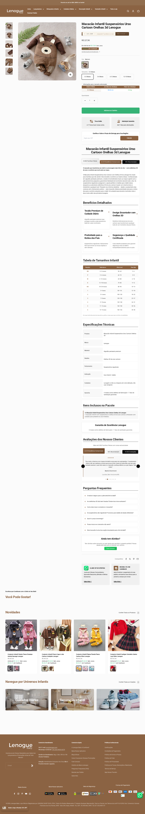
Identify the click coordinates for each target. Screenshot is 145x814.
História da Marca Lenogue (80, 763)
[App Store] (62, 791)
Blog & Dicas (75, 753)
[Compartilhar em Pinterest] (134, 557)
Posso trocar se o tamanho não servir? (99, 522)
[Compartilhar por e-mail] (138, 557)
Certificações (109, 745)
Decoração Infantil (84, 9)
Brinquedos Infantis (53, 9)
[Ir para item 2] (9, 35)
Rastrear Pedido (32, 13)
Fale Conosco (110, 546)
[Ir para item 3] (9, 44)
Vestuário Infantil (100, 9)
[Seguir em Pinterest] (22, 792)
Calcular (129, 138)
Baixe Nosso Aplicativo (79, 749)
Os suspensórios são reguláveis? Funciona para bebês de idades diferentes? (110, 511)
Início (29, 9)
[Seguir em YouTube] (26, 792)
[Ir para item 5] (9, 62)
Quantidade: (85, 95)
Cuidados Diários (69, 9)
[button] (100, 34)
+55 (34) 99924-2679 (58, 748)
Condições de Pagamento (113, 749)
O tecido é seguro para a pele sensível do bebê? (101, 494)
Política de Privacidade (112, 760)
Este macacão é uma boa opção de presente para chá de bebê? (106, 528)
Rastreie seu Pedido (78, 770)
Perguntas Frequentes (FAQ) (80, 767)
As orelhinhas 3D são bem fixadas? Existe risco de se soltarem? (106, 499)
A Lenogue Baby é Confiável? (80, 745)
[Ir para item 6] (9, 72)
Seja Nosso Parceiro (111, 770)
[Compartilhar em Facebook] (126, 557)
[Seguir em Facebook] (14, 792)
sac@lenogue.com (51, 745)
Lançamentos (38, 9)
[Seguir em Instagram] (18, 792)
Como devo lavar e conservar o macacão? (100, 505)
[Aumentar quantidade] (94, 100)
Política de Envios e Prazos (113, 753)
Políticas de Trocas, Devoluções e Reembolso (118, 763)
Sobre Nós (75, 774)
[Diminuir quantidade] (85, 100)
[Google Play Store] (49, 791)
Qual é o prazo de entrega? (95, 517)
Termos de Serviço (110, 767)
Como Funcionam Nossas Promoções (83, 756)
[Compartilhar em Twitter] (130, 557)
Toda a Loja (113, 9)
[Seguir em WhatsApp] (30, 792)
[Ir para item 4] (9, 53)
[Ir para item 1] (9, 26)
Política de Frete (110, 756)
